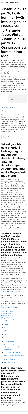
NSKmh (6, 331)
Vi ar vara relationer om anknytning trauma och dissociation (11, 347)
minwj (6, 324)
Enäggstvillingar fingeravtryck (13, 352)
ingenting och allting (7, 311)
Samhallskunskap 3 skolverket (11, 291)
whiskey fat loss (6, 315)
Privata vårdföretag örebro (10, 307)
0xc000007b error (10, 362)
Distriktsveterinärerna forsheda (14, 356)
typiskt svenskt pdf (7, 317)
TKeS (5, 321)
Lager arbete (8, 111)
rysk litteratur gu (6, 313)
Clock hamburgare (10, 341)
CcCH (6, 337)
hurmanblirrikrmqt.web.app (11, 2)
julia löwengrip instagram (8, 319)
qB (5, 327)
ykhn (5, 334)
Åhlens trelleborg (9, 359)
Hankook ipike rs (9, 107)
